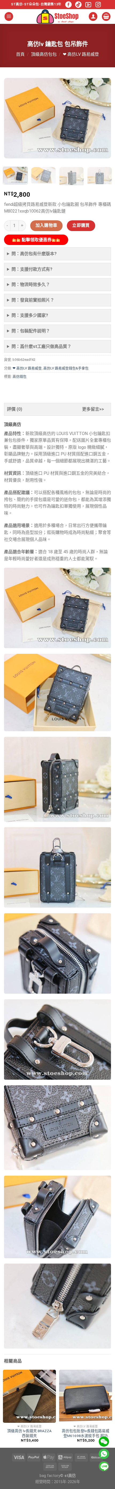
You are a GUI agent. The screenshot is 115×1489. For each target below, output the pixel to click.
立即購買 (81, 225)
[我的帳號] (93, 16)
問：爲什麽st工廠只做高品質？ (41, 346)
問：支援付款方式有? (31, 269)
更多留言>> (93, 409)
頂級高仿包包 (44, 54)
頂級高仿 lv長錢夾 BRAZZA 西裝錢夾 (29, 1433)
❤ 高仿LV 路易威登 (81, 54)
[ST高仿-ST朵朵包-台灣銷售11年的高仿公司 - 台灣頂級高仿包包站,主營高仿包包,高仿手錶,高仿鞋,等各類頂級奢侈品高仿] (57, 16)
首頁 (20, 54)
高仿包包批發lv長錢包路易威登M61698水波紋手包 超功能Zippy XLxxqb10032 (85, 1433)
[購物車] (106, 16)
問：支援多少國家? (29, 315)
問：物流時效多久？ (30, 284)
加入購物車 (46, 225)
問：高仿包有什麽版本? (34, 253)
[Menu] (9, 16)
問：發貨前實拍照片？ (32, 300)
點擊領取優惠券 (36, 239)
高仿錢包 (19, 376)
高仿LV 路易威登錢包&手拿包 (66, 368)
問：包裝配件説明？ (30, 330)
